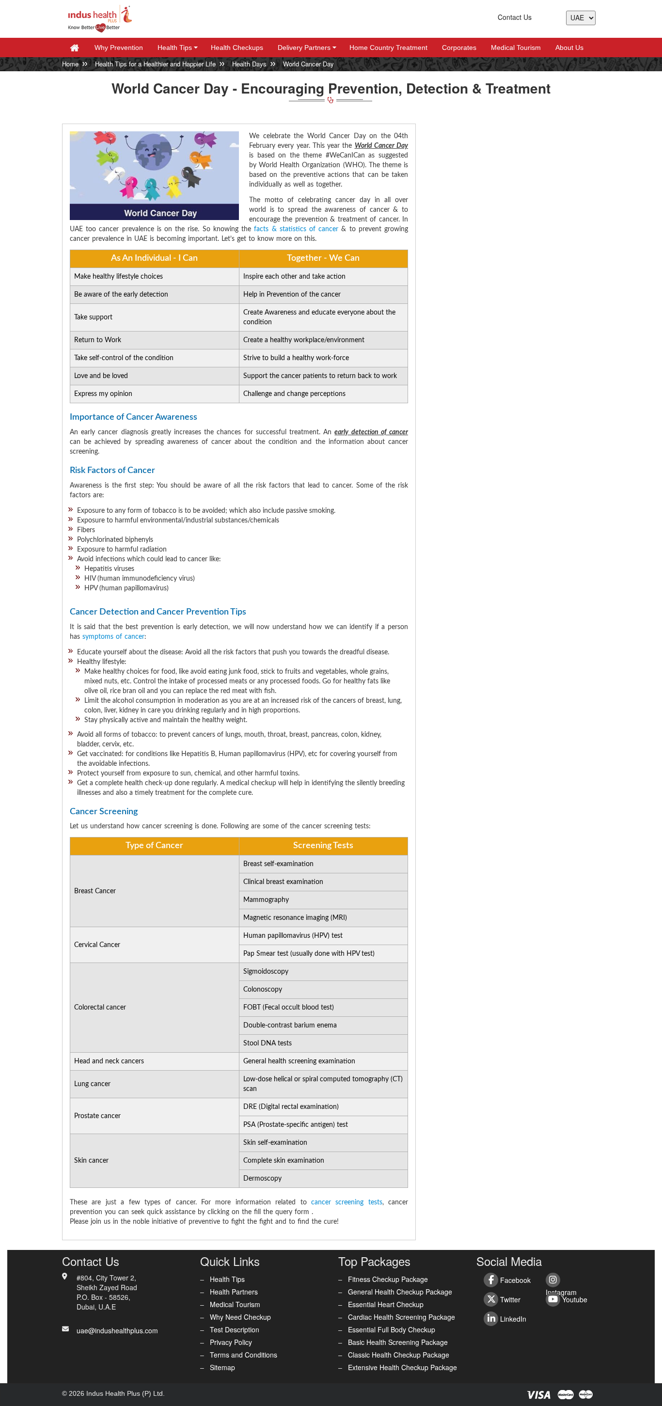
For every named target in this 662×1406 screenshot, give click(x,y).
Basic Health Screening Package (398, 1342)
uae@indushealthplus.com (117, 1330)
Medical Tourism (516, 47)
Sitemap (222, 1367)
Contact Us (515, 17)
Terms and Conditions (243, 1354)
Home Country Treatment (388, 47)
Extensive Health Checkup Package (402, 1367)
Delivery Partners (308, 48)
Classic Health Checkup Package (398, 1354)
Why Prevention (119, 47)
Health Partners (234, 1291)
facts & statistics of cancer (296, 229)
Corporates (459, 47)
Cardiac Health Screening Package (401, 1317)
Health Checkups (237, 47)
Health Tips (179, 48)
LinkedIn (512, 1319)
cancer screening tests (346, 1202)
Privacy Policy (231, 1342)
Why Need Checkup (240, 1317)
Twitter (509, 1299)
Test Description (234, 1329)
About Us (569, 47)
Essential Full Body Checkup (391, 1329)
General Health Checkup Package (400, 1291)
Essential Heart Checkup (386, 1304)
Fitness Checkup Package (388, 1279)
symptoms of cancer (113, 636)
